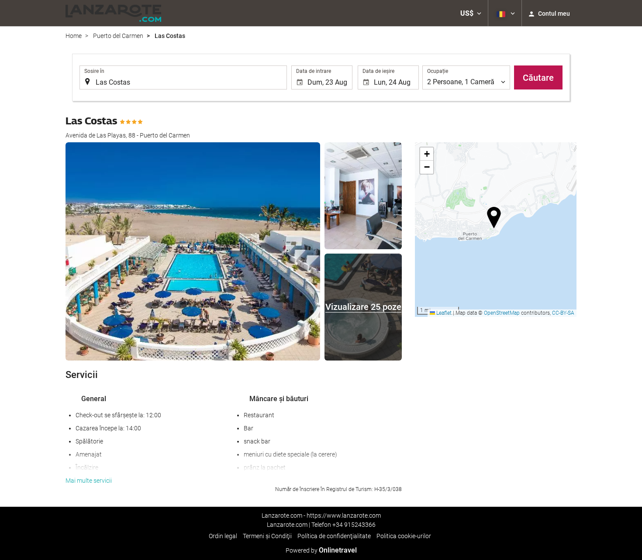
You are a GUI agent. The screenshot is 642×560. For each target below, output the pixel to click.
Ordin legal (223, 536)
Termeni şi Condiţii (267, 536)
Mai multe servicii (89, 480)
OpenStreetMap (502, 313)
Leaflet (443, 313)
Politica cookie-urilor (403, 536)
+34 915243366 (354, 524)
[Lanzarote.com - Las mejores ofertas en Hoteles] (113, 13)
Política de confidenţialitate (334, 536)
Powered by (321, 550)
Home (74, 35)
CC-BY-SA (563, 313)
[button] (471, 13)
